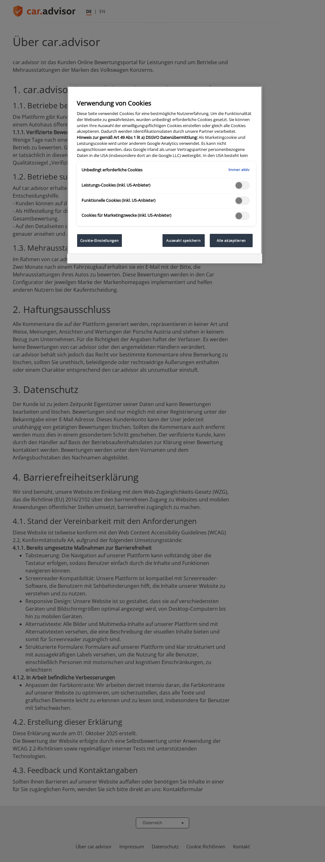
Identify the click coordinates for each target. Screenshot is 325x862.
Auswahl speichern (183, 240)
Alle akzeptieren (231, 240)
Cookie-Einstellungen (99, 240)
